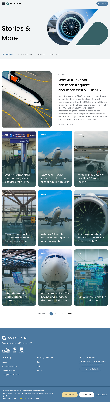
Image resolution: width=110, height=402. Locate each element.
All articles (7, 54)
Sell (38, 366)
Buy (38, 362)
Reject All (87, 394)
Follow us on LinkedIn (90, 369)
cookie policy (22, 398)
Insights (54, 54)
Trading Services (8, 370)
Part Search (102, 3)
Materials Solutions (9, 366)
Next (70, 313)
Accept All (69, 394)
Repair (39, 370)
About (4, 362)
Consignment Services (11, 374)
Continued (91, 119)
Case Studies (25, 54)
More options (101, 394)
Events (41, 54)
